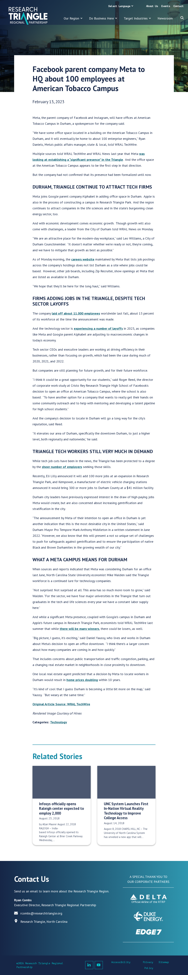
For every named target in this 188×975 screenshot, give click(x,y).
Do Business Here (101, 18)
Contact (178, 6)
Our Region (71, 18)
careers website (82, 259)
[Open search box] (182, 18)
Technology (58, 722)
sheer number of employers (62, 467)
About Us (152, 6)
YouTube (99, 965)
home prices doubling (82, 680)
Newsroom (165, 18)
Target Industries (136, 18)
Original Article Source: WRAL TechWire (61, 704)
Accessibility (120, 962)
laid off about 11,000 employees (76, 313)
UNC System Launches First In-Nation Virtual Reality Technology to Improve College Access (126, 810)
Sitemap (164, 962)
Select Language (119, 6)
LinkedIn (89, 965)
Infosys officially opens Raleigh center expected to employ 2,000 (61, 808)
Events (165, 6)
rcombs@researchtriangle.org (41, 913)
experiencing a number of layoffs (98, 328)
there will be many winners (79, 629)
